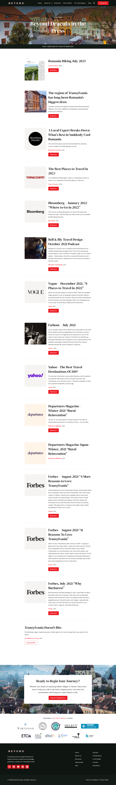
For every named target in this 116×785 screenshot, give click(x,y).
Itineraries (57, 3)
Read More (53, 70)
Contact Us (103, 3)
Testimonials (79, 762)
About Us (47, 3)
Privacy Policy (104, 780)
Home (40, 3)
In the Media (97, 759)
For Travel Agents (80, 3)
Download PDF (31, 643)
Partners (95, 752)
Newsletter (96, 766)
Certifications (97, 756)
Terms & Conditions (92, 780)
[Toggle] (52, 3)
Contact (95, 762)
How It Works (67, 3)
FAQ (76, 766)
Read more (53, 116)
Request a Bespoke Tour (58, 698)
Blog (89, 3)
